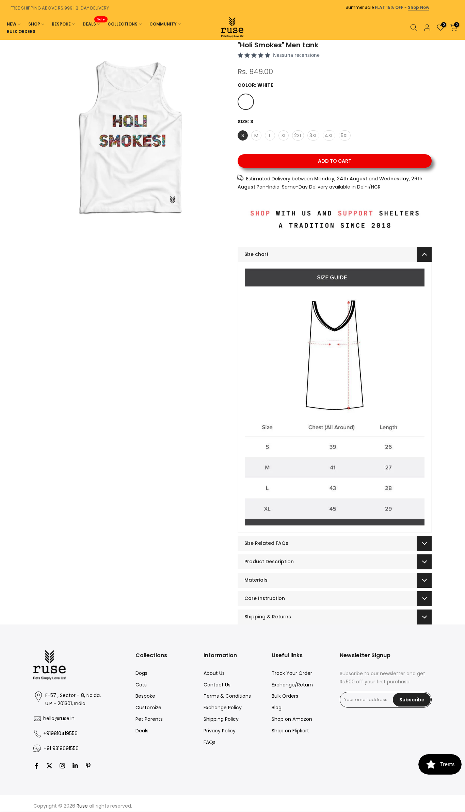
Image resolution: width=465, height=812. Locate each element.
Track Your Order (292, 673)
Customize (148, 707)
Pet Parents (149, 719)
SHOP (34, 24)
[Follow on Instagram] (62, 766)
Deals (141, 730)
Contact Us (217, 684)
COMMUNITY (163, 24)
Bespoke (145, 696)
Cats (141, 684)
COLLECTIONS (123, 24)
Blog (277, 707)
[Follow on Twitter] (49, 766)
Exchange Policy (223, 707)
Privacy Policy (220, 730)
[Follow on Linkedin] (75, 766)
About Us (214, 673)
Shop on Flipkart (290, 730)
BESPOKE (61, 24)
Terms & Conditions (227, 696)
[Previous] (7, 40)
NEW (11, 24)
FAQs (209, 742)
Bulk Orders (285, 696)
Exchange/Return (292, 684)
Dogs (141, 673)
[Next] (458, 40)
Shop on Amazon (292, 719)
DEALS (94, 23)
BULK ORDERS (21, 31)
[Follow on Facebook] (36, 766)
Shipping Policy (221, 719)
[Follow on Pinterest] (88, 766)
